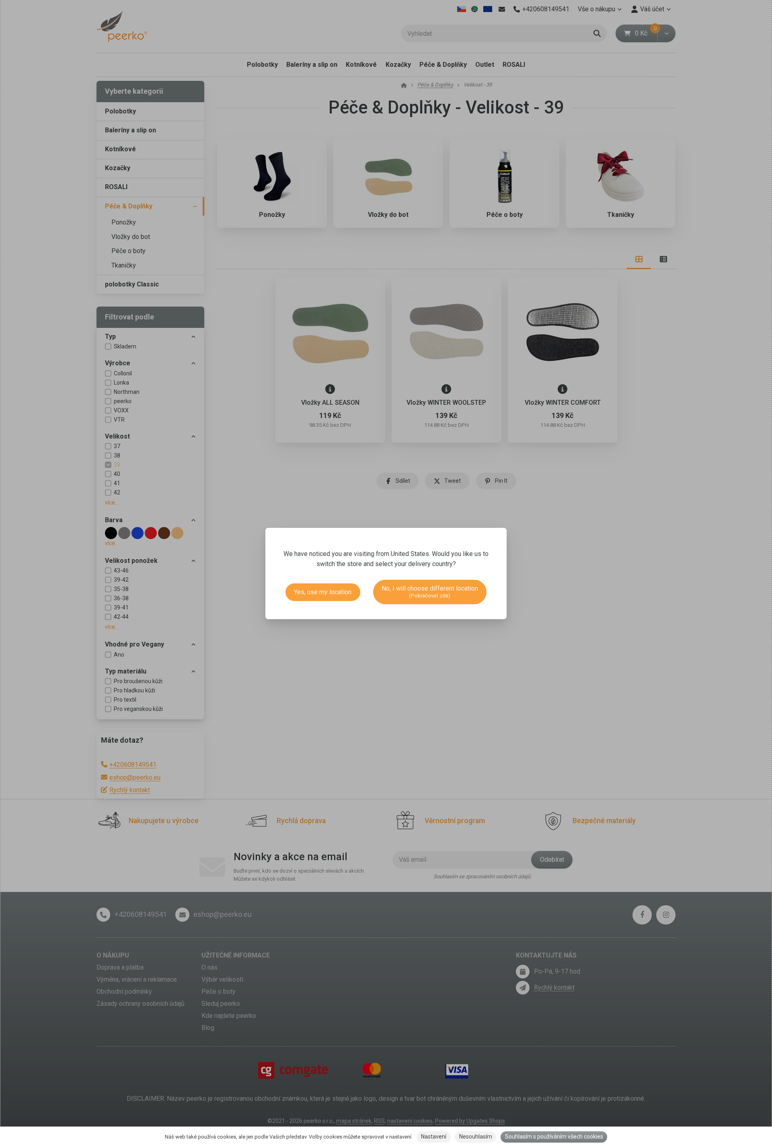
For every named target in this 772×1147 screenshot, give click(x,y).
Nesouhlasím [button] (475, 1136)
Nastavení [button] (433, 1136)
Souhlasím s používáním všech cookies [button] (554, 1136)
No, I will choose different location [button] (430, 592)
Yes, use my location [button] (322, 592)
